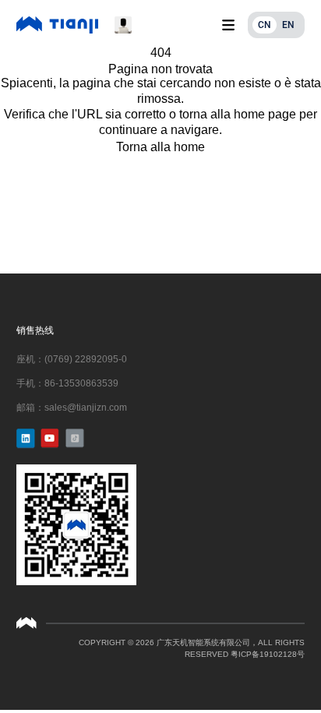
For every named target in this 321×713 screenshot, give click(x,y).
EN (288, 24)
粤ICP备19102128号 (268, 654)
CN (264, 24)
